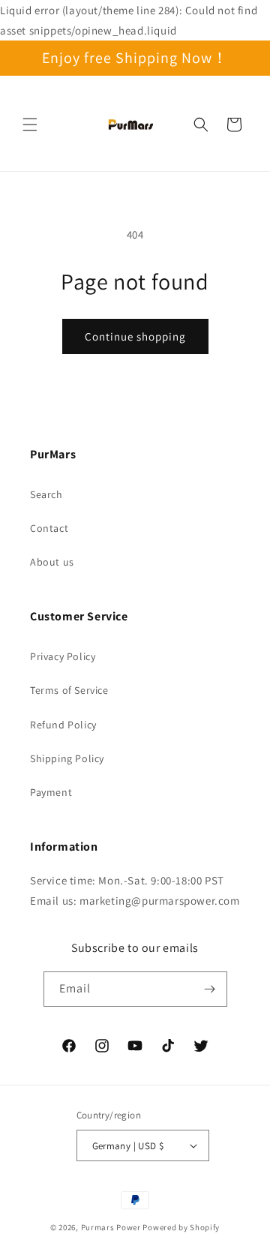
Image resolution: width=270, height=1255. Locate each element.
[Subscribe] (210, 989)
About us (52, 562)
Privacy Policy (62, 656)
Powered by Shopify (181, 1227)
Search (46, 494)
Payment (51, 792)
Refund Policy (63, 724)
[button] (30, 124)
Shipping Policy (67, 758)
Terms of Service (69, 690)
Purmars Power (111, 1227)
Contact (49, 528)
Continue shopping (135, 336)
